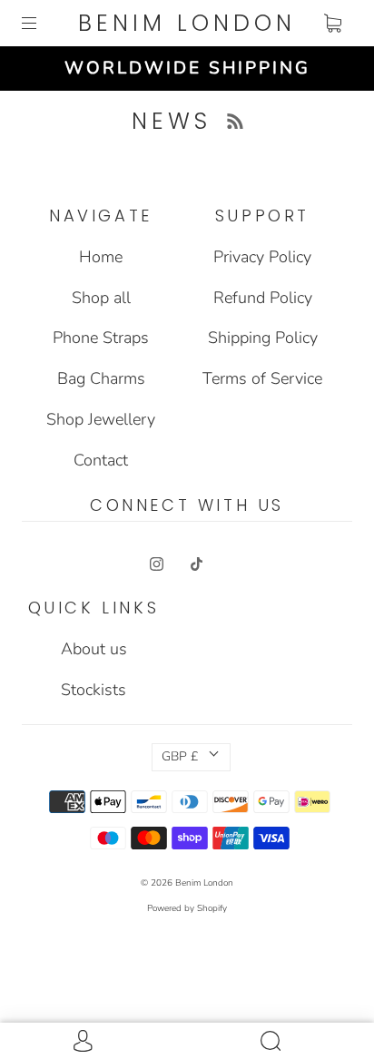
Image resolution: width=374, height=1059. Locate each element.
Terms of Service (262, 378)
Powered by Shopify (187, 908)
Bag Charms (101, 378)
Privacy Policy (262, 257)
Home (101, 257)
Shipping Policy (263, 337)
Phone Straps (101, 337)
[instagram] (156, 563)
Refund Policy (262, 298)
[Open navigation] (42, 23)
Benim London (187, 23)
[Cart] (332, 24)
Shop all (101, 298)
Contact (101, 460)
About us (94, 649)
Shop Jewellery (100, 419)
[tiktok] (196, 563)
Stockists (93, 690)
